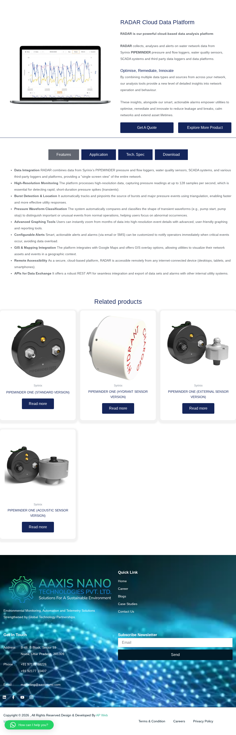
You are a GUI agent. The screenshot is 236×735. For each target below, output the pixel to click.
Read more (38, 404)
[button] (231, 7)
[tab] (63, 154)
